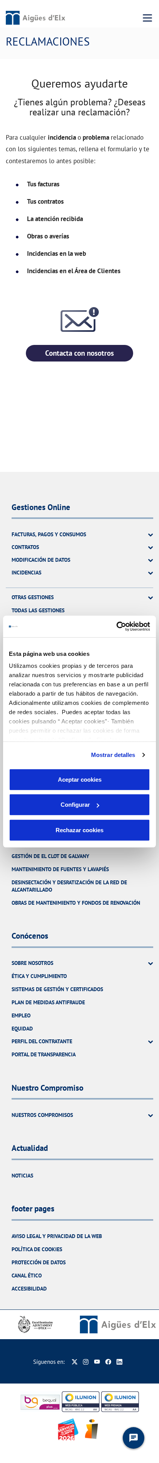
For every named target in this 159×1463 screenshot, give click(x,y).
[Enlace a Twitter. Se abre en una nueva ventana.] (75, 1361)
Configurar (75, 804)
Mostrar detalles (113, 755)
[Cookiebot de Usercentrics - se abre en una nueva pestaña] (116, 627)
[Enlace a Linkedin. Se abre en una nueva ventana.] (119, 1361)
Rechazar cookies (79, 829)
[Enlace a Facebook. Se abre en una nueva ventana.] (108, 1361)
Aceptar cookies (79, 779)
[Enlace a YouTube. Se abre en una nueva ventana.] (97, 1361)
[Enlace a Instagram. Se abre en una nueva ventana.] (86, 1361)
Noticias (22, 1175)
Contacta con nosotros (79, 353)
